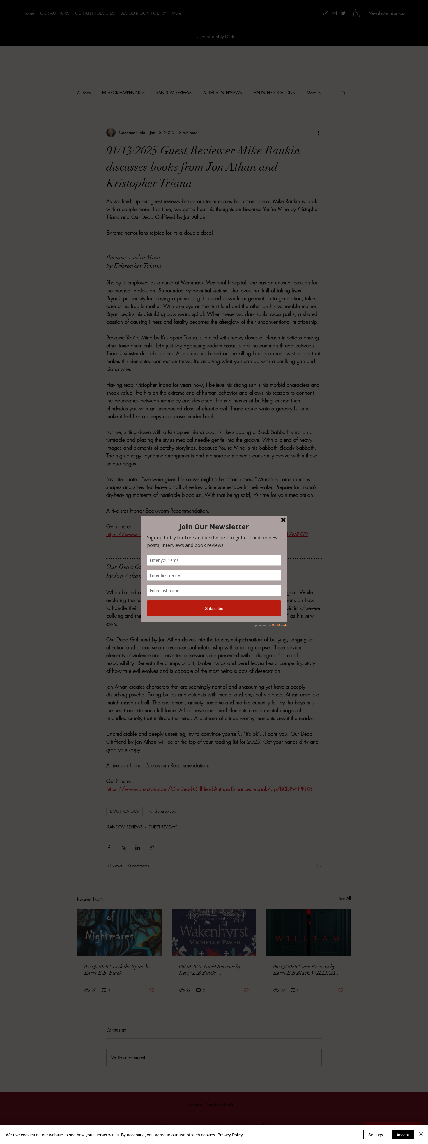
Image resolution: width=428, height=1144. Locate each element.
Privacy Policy (230, 1135)
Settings (375, 1135)
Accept (403, 1135)
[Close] (421, 1134)
